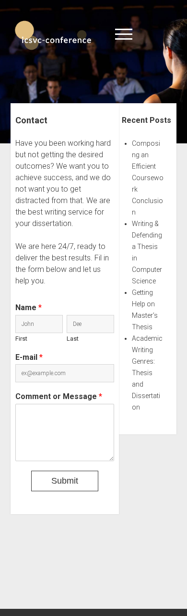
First (21, 338)
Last (73, 338)
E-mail (29, 357)
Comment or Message (58, 396)
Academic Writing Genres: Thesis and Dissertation (147, 373)
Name (28, 307)
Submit (64, 481)
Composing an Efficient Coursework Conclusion (148, 178)
